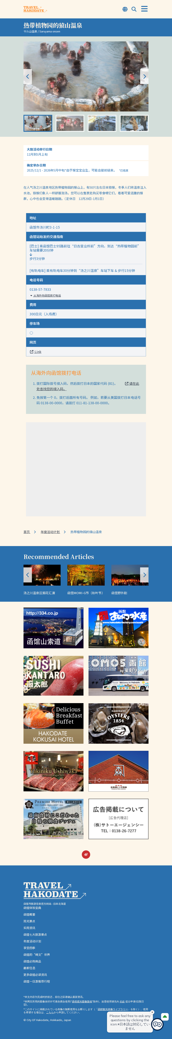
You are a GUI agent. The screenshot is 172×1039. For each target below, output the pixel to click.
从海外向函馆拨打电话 (47, 295)
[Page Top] (165, 1017)
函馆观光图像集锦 (82, 1001)
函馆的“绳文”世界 (36, 954)
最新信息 (29, 968)
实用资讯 (29, 928)
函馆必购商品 (32, 961)
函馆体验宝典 (32, 908)
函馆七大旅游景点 (35, 934)
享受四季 (29, 948)
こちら (50, 1012)
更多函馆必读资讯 (35, 974)
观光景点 (29, 921)
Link (37, 351)
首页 (26, 532)
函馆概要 (29, 914)
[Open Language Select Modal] (125, 9)
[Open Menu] (144, 9)
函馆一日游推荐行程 (36, 981)
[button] (144, 76)
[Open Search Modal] (134, 9)
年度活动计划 (50, 532)
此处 (122, 1001)
